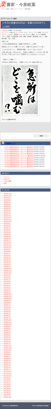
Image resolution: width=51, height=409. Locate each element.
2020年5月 (7, 309)
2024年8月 (7, 200)
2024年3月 (7, 210)
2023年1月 (7, 240)
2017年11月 (7, 373)
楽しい (41, 36)
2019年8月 (7, 328)
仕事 (5, 183)
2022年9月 (7, 249)
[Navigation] (2, 13)
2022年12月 (7, 243)
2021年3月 (7, 288)
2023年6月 (7, 230)
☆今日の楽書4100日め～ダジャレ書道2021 (18, 147)
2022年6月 (7, 255)
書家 (24, 36)
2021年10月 (7, 273)
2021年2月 (7, 290)
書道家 (29, 36)
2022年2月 (7, 264)
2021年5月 (7, 283)
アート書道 (37, 32)
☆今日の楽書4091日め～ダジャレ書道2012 (18, 164)
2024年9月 (7, 198)
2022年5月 (7, 258)
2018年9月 (7, 352)
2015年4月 (7, 395)
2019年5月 (7, 335)
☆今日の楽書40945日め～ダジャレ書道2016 (18, 155)
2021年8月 (7, 277)
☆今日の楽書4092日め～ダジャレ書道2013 (18, 162)
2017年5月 (7, 386)
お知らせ (12, 32)
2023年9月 (7, 223)
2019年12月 (7, 320)
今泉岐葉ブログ (10, 143)
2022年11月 (7, 245)
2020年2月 (7, 315)
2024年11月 (7, 193)
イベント (6, 177)
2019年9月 (7, 326)
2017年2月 (7, 393)
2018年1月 (7, 369)
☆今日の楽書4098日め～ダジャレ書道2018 (18, 151)
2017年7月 (7, 382)
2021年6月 (7, 281)
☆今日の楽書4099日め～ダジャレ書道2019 (18, 149)
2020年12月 (7, 294)
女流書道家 (14, 36)
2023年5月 (7, 232)
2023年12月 (7, 217)
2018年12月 (7, 345)
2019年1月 (7, 343)
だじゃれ (22, 34)
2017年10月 (7, 375)
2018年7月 (7, 356)
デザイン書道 (6, 36)
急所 (20, 36)
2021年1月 (7, 292)
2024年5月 (7, 206)
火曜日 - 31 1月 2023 (14, 30)
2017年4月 (7, 388)
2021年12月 (7, 268)
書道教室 (35, 36)
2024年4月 (7, 208)
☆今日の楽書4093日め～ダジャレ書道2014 (18, 160)
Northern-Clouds (43, 406)
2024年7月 (7, 202)
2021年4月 (7, 285)
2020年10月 (7, 298)
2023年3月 (7, 236)
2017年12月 (7, 371)
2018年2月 (7, 367)
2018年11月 (7, 348)
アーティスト (23, 32)
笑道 (13, 38)
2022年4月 (7, 260)
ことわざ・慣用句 (12, 34)
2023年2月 (7, 238)
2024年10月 (7, 195)
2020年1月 (7, 318)
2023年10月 (7, 221)
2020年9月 (7, 300)
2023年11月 (7, 219)
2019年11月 (7, 322)
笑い (9, 38)
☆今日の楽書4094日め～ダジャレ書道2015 (18, 158)
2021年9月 (7, 275)
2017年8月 (7, 380)
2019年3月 (7, 339)
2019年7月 (7, 330)
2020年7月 (7, 305)
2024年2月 (7, 213)
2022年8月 (7, 251)
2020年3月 (7, 313)
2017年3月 (7, 390)
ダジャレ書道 (30, 34)
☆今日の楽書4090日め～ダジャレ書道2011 (18, 166)
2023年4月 (7, 234)
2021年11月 (7, 270)
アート (31, 32)
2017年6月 (7, 384)
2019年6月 (7, 333)
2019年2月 (7, 341)
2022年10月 (7, 247)
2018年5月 (7, 360)
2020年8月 (7, 303)
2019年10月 (7, 324)
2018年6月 (7, 358)
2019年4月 (7, 337)
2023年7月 (7, 228)
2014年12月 (7, 397)
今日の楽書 (7, 181)
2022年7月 (7, 253)
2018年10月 (7, 350)
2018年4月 (7, 363)
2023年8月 (7, 225)
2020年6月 (7, 307)
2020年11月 (7, 296)
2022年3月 (7, 262)
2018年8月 (7, 354)
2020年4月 (7, 311)
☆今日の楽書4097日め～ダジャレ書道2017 (18, 153)
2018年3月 (7, 365)
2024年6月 (7, 204)
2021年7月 (7, 279)
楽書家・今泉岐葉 (18, 4)
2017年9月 (7, 378)
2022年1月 (7, 266)
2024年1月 (7, 215)
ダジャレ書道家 (41, 34)
